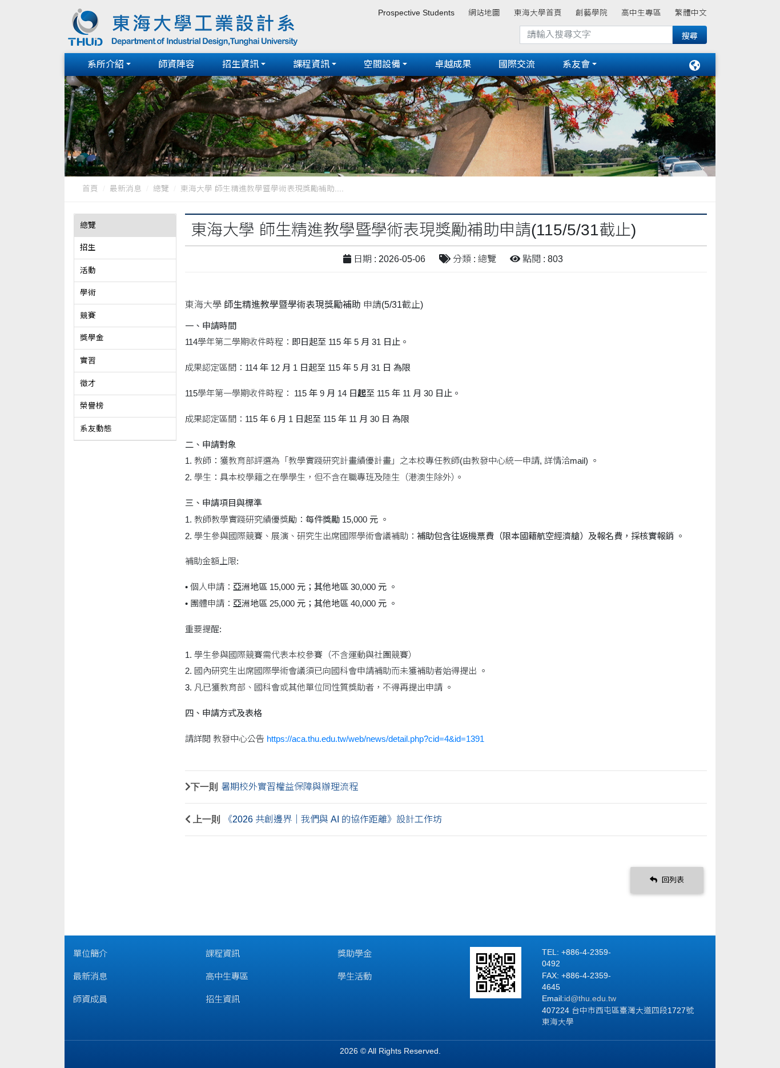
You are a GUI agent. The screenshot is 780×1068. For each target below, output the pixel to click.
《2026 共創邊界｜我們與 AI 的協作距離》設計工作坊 (332, 819)
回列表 (672, 880)
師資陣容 (176, 64)
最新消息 (126, 188)
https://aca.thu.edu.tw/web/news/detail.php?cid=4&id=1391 (375, 739)
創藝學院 (592, 13)
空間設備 (382, 64)
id (567, 998)
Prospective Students (416, 13)
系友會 (576, 64)
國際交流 (516, 64)
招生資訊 (240, 64)
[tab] (125, 225)
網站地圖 (484, 13)
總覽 (161, 188)
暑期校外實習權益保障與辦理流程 (289, 787)
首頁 (90, 188)
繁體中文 (691, 13)
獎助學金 (354, 953)
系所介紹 (105, 64)
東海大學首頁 (538, 13)
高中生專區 (641, 13)
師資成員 (90, 999)
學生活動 (354, 976)
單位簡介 (90, 953)
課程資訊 (311, 64)
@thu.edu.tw (593, 998)
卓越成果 (453, 64)
